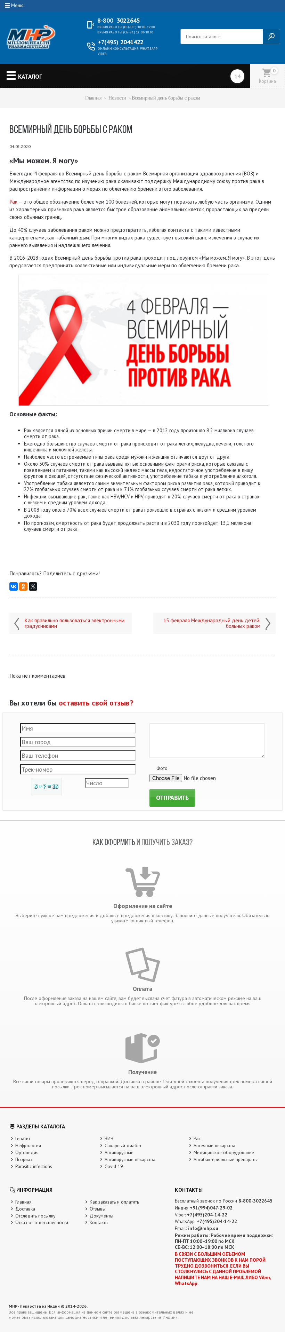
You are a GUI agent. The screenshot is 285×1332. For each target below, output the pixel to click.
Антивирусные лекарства (130, 1159)
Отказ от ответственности (41, 1222)
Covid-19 (114, 1166)
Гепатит (22, 1138)
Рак (13, 201)
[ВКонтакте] (13, 586)
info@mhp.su (203, 1228)
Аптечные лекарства (214, 1145)
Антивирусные (119, 1152)
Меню (17, 5)
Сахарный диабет (123, 1145)
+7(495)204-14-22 (207, 1215)
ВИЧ (109, 1138)
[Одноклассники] (23, 586)
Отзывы (98, 1209)
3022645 (118, 20)
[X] (33, 586)
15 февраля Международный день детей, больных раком (211, 623)
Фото (162, 768)
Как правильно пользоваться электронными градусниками (74, 623)
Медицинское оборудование (224, 1152)
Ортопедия (27, 1152)
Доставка (25, 1209)
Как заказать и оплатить (114, 1202)
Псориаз (23, 1159)
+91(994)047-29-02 (211, 1208)
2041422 (121, 42)
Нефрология (28, 1145)
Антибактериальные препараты (226, 1159)
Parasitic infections (33, 1166)
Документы (101, 1216)
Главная (93, 98)
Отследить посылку (35, 1216)
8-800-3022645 (255, 1201)
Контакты (99, 1222)
